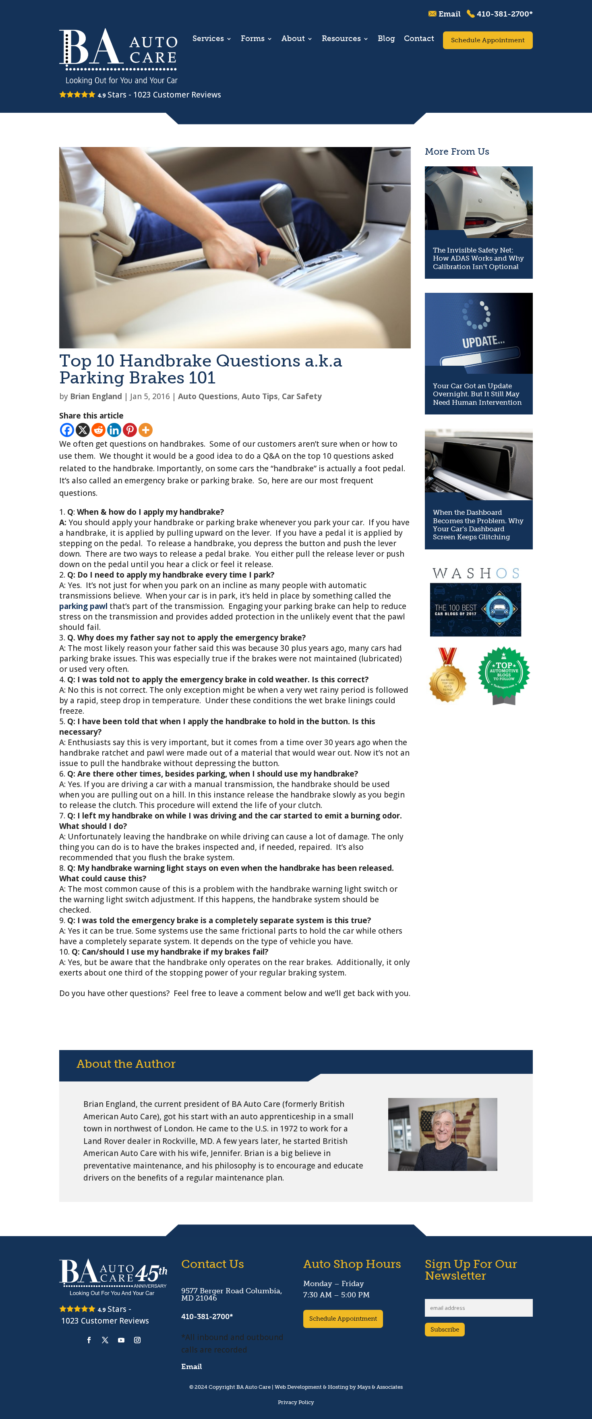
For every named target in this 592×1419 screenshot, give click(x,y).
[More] (146, 430)
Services (208, 39)
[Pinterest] (130, 430)
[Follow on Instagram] (137, 1340)
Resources (341, 39)
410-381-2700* (505, 14)
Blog (386, 39)
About (293, 39)
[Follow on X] (105, 1340)
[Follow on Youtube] (121, 1340)
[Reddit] (98, 430)
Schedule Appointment (488, 40)
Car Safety (302, 396)
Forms (253, 39)
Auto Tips (260, 396)
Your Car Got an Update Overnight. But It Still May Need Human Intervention (477, 394)
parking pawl (83, 606)
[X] (83, 430)
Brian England (96, 396)
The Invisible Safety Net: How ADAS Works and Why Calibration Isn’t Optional (478, 258)
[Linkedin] (114, 430)
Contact (419, 39)
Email (450, 14)
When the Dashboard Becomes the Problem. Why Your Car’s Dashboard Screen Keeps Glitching (478, 524)
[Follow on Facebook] (89, 1340)
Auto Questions (208, 396)
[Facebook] (67, 430)
